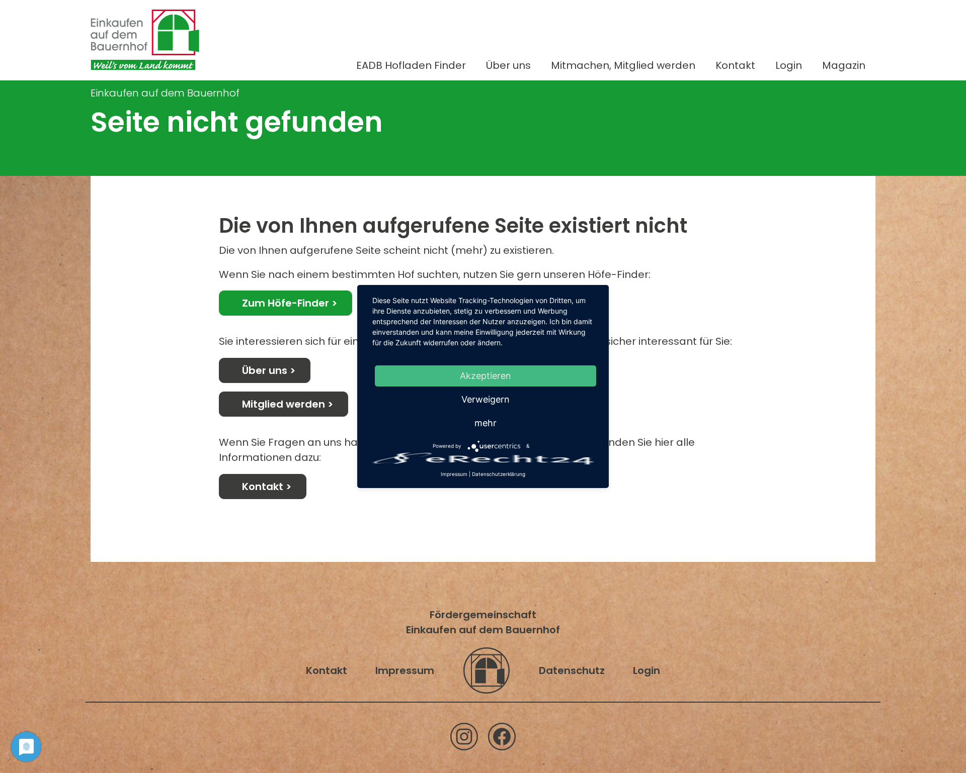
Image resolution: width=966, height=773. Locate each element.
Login (788, 65)
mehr (485, 423)
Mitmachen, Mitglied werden (623, 65)
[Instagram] (464, 736)
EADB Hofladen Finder (411, 65)
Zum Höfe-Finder (285, 303)
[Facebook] (502, 736)
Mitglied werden (283, 404)
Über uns (508, 65)
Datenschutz (572, 670)
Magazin (843, 65)
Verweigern (485, 399)
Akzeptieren (485, 375)
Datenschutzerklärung (498, 474)
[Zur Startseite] (145, 40)
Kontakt (735, 65)
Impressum (404, 670)
